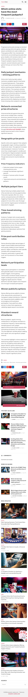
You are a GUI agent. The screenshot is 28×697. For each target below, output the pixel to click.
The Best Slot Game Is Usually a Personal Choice (13, 547)
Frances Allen (10, 18)
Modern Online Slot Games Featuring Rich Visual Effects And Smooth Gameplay (13, 622)
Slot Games (12, 362)
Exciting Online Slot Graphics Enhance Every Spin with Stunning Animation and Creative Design (18, 442)
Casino (3, 6)
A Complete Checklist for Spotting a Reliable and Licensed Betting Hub (18, 415)
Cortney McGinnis (17, 495)
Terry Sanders (16, 472)
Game (2, 594)
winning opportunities (21, 362)
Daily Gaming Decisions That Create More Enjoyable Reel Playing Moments (13, 523)
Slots (2, 520)
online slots (6, 362)
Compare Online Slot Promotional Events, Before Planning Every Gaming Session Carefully (13, 597)
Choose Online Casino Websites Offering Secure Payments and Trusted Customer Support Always (18, 427)
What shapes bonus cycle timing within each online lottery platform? (18, 492)
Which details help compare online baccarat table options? (18, 480)
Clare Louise (15, 447)
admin (13, 419)
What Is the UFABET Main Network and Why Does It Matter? (18, 469)
